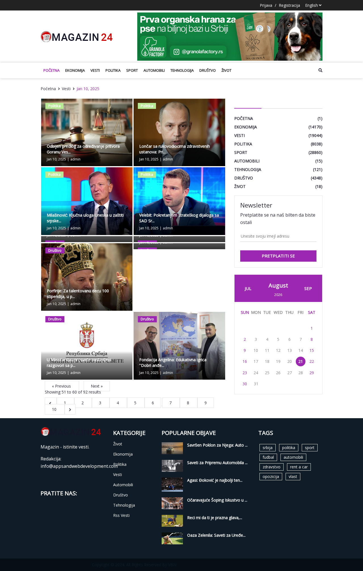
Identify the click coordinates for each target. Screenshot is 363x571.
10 (55, 409)
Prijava (266, 5)
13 (289, 350)
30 (244, 383)
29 (311, 372)
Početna (51, 70)
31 (256, 383)
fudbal (268, 457)
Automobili (154, 70)
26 (278, 372)
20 (289, 361)
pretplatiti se (278, 256)
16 (244, 361)
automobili (293, 457)
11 (267, 350)
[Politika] (86, 132)
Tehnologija (182, 70)
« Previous (62, 386)
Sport (132, 70)
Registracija (289, 5)
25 (267, 372)
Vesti (95, 70)
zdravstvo (271, 467)
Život (226, 70)
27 (289, 372)
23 (244, 372)
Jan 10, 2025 (88, 88)
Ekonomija (75, 70)
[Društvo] (86, 276)
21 (300, 361)
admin (75, 159)
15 (311, 350)
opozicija (271, 476)
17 (256, 361)
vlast (293, 476)
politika (288, 447)
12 (278, 350)
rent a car (299, 467)
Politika (113, 70)
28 (300, 372)
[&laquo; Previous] (51, 402)
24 (256, 372)
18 (267, 361)
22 (311, 361)
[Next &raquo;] (70, 409)
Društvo (207, 70)
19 (278, 361)
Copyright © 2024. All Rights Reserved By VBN (134, 564)
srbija (268, 447)
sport (310, 447)
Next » (97, 386)
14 (300, 350)
